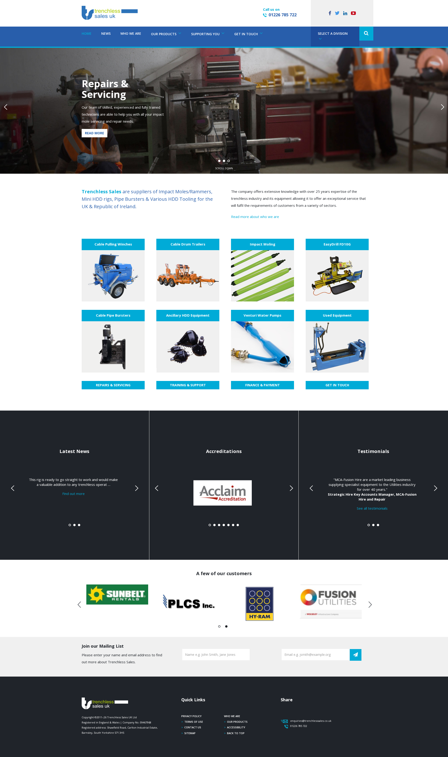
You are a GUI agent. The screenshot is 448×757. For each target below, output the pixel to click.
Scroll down (224, 168)
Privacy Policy (191, 716)
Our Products (237, 721)
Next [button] (368, 604)
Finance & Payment (262, 385)
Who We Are (130, 33)
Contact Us (192, 727)
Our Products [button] (164, 34)
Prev (6, 107)
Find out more (73, 493)
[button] (366, 34)
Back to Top (236, 733)
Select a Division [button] (333, 33)
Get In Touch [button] (246, 34)
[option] (117, 594)
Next (442, 107)
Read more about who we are (255, 216)
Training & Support (188, 385)
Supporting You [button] (205, 34)
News (106, 33)
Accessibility (236, 727)
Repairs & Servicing (113, 385)
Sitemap (190, 733)
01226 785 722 (283, 14)
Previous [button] (79, 604)
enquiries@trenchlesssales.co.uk (310, 720)
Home (86, 33)
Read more (94, 133)
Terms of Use (193, 721)
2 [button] (226, 627)
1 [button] (219, 627)
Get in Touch (337, 385)
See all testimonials (372, 508)
